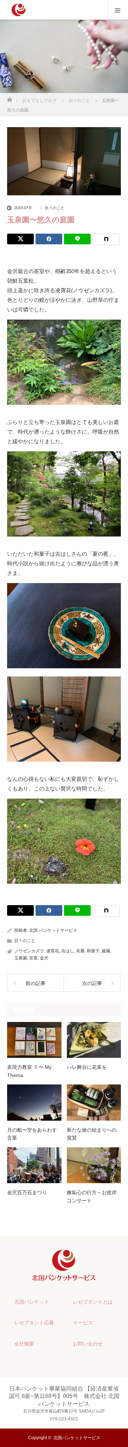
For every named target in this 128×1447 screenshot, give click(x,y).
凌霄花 (52, 950)
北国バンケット (31, 1302)
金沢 (44, 958)
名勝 (80, 950)
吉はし (67, 950)
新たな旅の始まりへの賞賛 (92, 1134)
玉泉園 (20, 958)
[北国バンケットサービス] (64, 1278)
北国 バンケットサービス (53, 930)
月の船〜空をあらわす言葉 (32, 1134)
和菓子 (93, 950)
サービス (83, 1323)
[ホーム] (9, 97)
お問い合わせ (88, 1344)
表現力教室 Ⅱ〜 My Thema (29, 1071)
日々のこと (54, 208)
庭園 (106, 950)
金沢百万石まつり (27, 1192)
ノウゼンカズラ (29, 950)
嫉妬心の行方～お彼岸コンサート (92, 1196)
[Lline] (77, 239)
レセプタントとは (93, 1302)
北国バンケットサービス (76, 1437)
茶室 (33, 958)
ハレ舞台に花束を (87, 1067)
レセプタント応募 (34, 1323)
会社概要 (24, 1344)
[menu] (118, 10)
